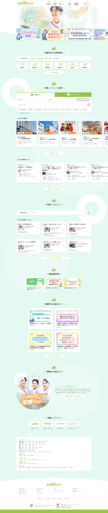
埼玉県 (33, 444)
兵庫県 (33, 447)
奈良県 (37, 447)
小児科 (44, 467)
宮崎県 (42, 451)
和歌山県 (40, 447)
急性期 (25, 463)
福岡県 (25, 451)
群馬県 (29, 444)
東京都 (40, 444)
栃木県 (26, 444)
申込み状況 (74, 488)
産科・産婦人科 (49, 467)
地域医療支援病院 (22, 467)
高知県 (33, 450)
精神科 (54, 467)
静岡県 (26, 445)
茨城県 (23, 444)
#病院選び (58, 327)
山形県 (43, 441)
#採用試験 (31, 349)
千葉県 (37, 444)
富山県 (29, 442)
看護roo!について (41, 498)
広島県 (33, 448)
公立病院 (24, 459)
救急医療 (40, 467)
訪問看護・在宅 (59, 467)
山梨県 (39, 442)
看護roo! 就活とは (40, 488)
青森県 (29, 441)
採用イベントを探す (58, 491)
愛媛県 (29, 450)
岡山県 (29, 448)
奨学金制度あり (71, 467)
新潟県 (25, 442)
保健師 (29, 455)
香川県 (26, 450)
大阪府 (29, 447)
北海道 (25, 441)
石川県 (33, 442)
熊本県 (35, 451)
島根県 (26, 448)
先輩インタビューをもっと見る (54, 258)
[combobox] (32, 99)
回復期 (29, 463)
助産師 (32, 455)
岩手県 (33, 441)
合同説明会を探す (22, 491)
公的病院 (29, 459)
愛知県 (29, 445)
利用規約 (59, 498)
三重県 (33, 445)
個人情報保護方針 (67, 498)
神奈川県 (44, 444)
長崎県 (32, 451)
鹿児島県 (46, 451)
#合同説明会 (32, 325)
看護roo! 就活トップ (23, 488)
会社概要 (48, 498)
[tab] (35, 94)
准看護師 (24, 455)
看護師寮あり (65, 467)
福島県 (47, 441)
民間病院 (33, 459)
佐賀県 (28, 451)
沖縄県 (50, 451)
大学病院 (20, 459)
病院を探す (39, 491)
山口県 (37, 448)
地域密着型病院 (34, 467)
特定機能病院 (28, 467)
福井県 (36, 442)
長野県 (43, 442)
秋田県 (39, 441)
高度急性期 (21, 463)
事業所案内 (54, 498)
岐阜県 (23, 445)
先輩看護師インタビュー (77, 491)
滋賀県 (23, 447)
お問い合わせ (39, 493)
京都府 (26, 447)
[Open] (86, 213)
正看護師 (20, 455)
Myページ (56, 488)
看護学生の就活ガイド (23, 493)
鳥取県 (23, 448)
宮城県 (36, 441)
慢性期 (32, 463)
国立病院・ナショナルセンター (41, 459)
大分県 (39, 451)
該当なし (36, 463)
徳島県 (23, 450)
